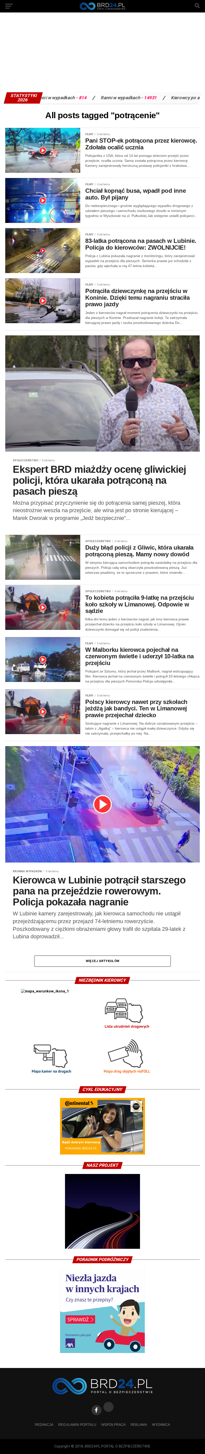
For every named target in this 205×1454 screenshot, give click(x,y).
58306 (173, 97)
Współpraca (113, 1425)
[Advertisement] (102, 55)
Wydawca (161, 1425)
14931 (99, 97)
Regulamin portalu (77, 1425)
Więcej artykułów (102, 961)
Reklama (138, 1425)
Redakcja (44, 1425)
